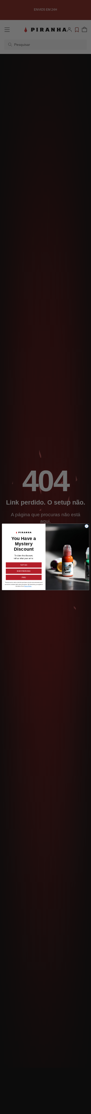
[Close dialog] (86, 526)
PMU (24, 578)
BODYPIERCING (23, 571)
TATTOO (23, 565)
